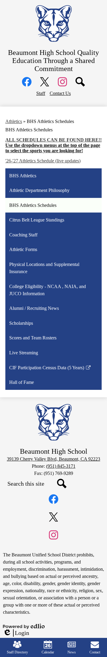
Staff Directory (17, 652)
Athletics (13, 121)
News (71, 652)
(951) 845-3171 (60, 466)
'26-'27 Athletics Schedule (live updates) (43, 160)
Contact (94, 652)
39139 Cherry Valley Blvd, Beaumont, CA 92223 (53, 458)
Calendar (48, 652)
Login (16, 633)
